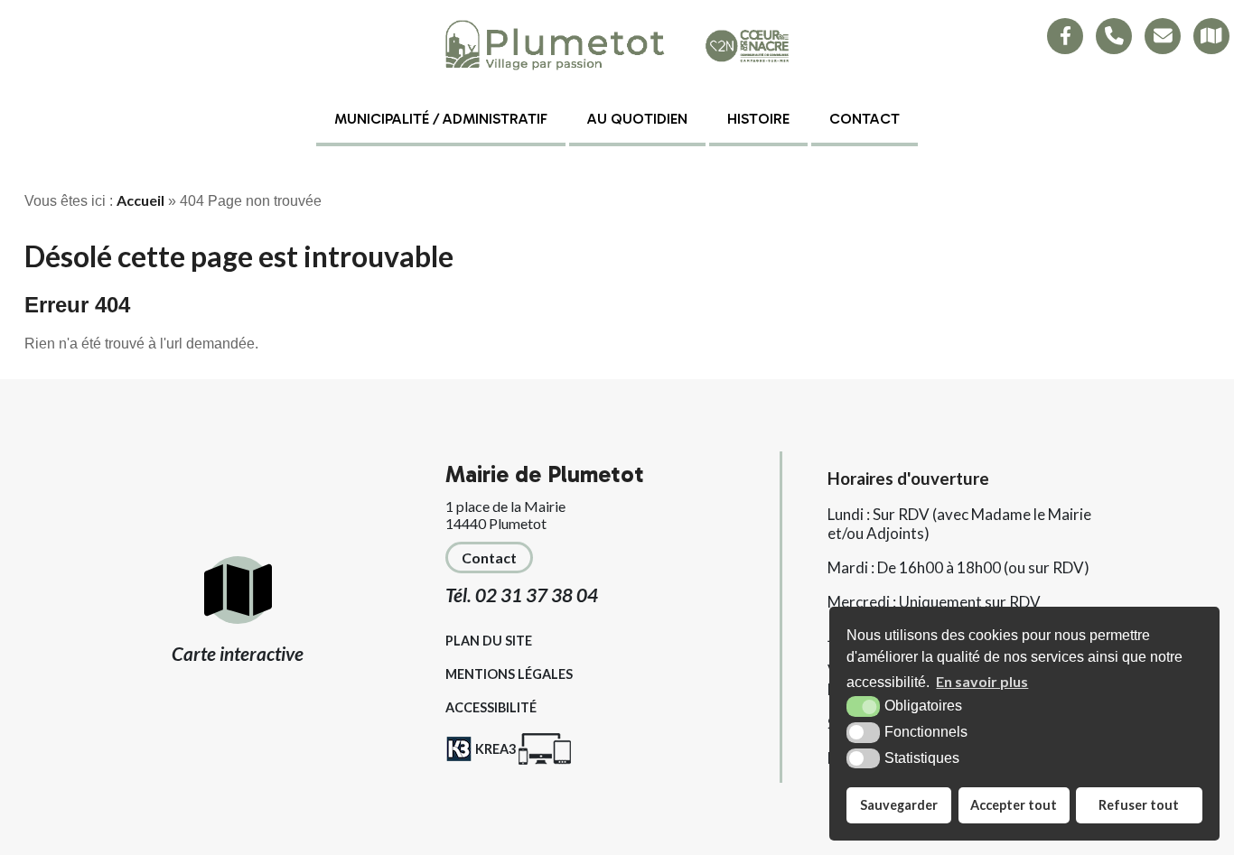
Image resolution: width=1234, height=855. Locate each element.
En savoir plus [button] (982, 681)
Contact (864, 118)
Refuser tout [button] (1138, 805)
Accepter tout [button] (1013, 805)
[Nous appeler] (1114, 36)
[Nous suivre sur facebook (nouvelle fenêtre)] (1065, 36)
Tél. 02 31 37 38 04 (521, 594)
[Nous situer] (1211, 36)
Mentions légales (509, 674)
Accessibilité (491, 707)
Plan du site (488, 640)
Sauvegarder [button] (899, 805)
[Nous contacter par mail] (1163, 36)
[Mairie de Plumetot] (617, 46)
